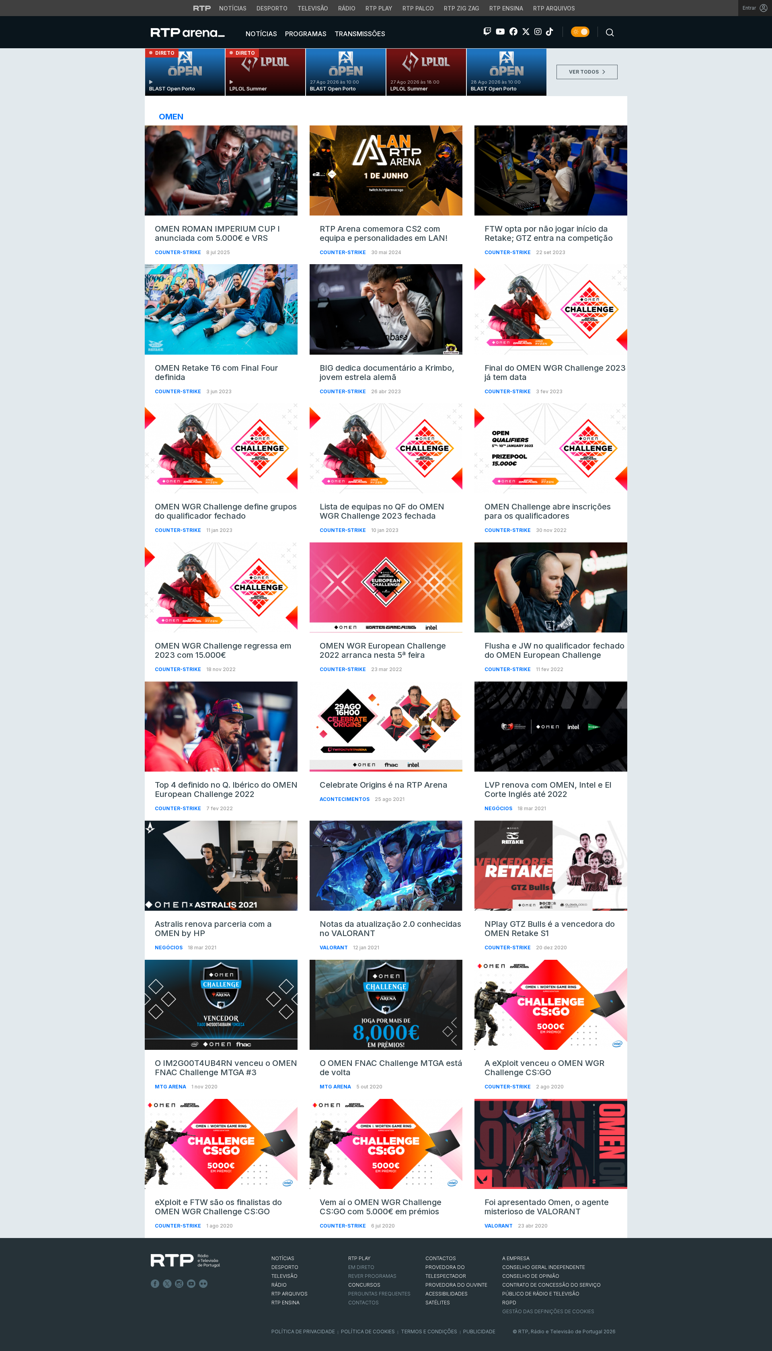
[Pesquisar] (607, 32)
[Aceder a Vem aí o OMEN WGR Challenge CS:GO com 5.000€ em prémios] (386, 1144)
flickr (203, 1283)
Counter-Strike (178, 252)
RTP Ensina (506, 8)
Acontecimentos (345, 799)
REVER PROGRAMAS (372, 1276)
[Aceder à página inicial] (196, 32)
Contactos (363, 1303)
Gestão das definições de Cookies (548, 1311)
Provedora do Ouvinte (456, 1285)
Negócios (499, 808)
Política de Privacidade (303, 1331)
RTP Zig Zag (461, 8)
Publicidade (479, 1331)
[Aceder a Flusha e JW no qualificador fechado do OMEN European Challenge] (550, 587)
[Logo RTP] (185, 1261)
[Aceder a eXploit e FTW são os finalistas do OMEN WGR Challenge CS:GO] (221, 1144)
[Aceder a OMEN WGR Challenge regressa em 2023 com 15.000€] (221, 587)
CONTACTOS (440, 1258)
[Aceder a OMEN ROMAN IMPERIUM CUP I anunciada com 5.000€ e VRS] (221, 170)
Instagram (179, 1283)
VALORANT (334, 947)
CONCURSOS (364, 1285)
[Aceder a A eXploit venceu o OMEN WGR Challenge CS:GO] (550, 1005)
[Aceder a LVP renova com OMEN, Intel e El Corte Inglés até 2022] (550, 727)
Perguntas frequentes (379, 1294)
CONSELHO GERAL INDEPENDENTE (543, 1267)
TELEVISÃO (284, 1276)
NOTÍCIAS (282, 1258)
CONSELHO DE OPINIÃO (530, 1276)
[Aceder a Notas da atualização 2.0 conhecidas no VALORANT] (386, 866)
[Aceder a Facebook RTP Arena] (513, 32)
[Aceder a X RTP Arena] (526, 32)
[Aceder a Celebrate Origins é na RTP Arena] (386, 727)
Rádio (346, 8)
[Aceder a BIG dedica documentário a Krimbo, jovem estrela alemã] (386, 309)
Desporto (272, 8)
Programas (304, 34)
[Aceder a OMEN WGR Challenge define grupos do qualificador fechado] (221, 448)
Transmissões (359, 34)
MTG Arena (171, 1087)
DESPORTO (284, 1267)
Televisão (313, 8)
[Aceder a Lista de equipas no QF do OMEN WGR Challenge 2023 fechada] (386, 448)
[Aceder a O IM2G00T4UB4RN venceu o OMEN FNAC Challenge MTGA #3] (221, 1005)
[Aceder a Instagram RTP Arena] (538, 32)
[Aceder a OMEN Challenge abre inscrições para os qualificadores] (550, 448)
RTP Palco (418, 8)
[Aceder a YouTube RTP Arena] (500, 32)
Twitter (167, 1283)
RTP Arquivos (554, 8)
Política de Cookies (368, 1331)
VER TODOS (584, 72)
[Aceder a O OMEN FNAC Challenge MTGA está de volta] (386, 1005)
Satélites (437, 1303)
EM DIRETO (361, 1267)
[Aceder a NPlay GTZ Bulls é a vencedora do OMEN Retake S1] (550, 866)
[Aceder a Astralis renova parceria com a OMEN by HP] (221, 866)
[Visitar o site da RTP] (202, 8)
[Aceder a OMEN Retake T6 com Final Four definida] (221, 309)
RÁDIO (279, 1285)
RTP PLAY (359, 1258)
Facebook (155, 1283)
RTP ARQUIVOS (289, 1294)
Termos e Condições (429, 1331)
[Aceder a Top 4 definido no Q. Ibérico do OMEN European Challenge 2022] (221, 727)
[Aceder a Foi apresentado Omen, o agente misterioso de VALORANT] (550, 1144)
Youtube (191, 1283)
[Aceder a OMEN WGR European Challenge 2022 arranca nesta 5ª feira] (386, 587)
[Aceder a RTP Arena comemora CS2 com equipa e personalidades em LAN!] (386, 170)
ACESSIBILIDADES (446, 1294)
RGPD (509, 1303)
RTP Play (378, 8)
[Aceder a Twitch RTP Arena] (487, 32)
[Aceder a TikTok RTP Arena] (549, 32)
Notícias (232, 8)
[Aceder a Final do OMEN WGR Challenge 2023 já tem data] (550, 309)
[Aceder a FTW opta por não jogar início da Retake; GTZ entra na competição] (550, 170)
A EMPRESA (516, 1258)
